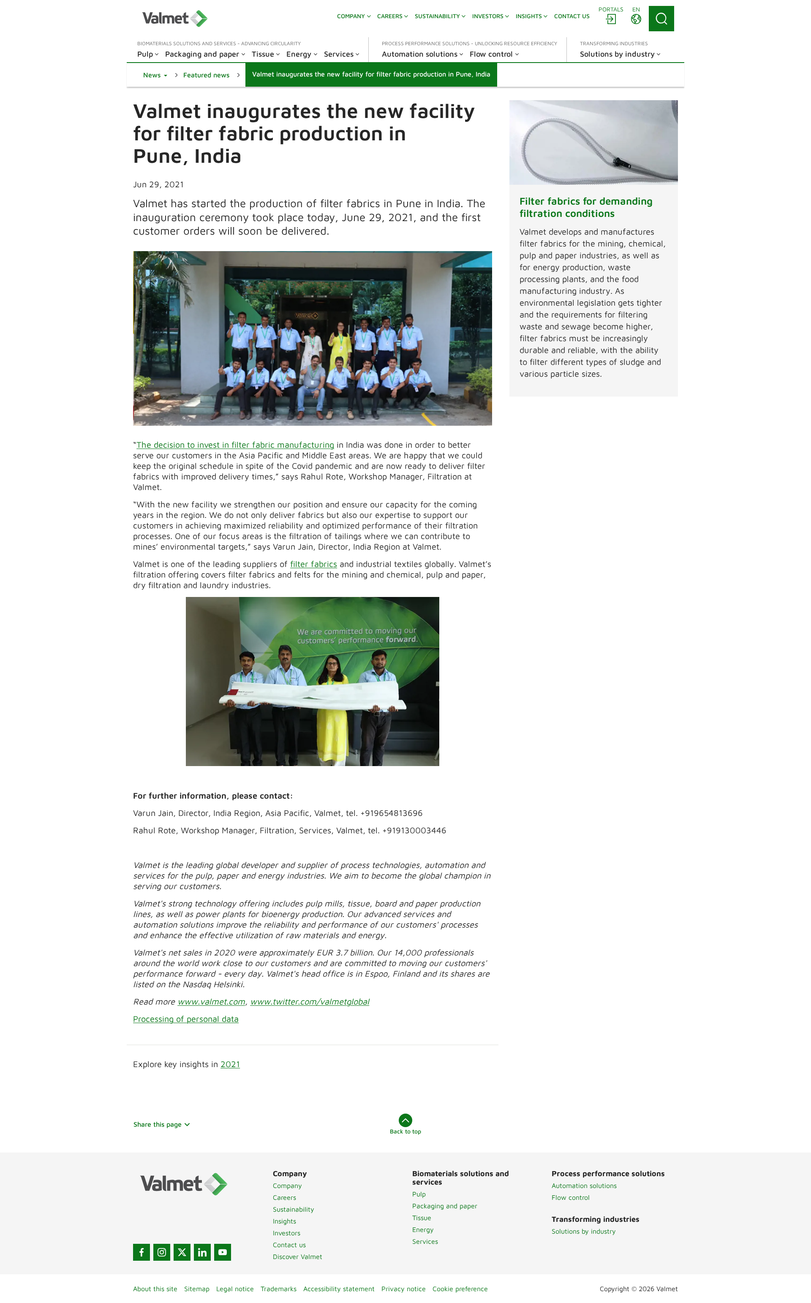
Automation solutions (584, 1185)
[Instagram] (161, 1252)
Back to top (405, 1131)
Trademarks (279, 1288)
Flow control (571, 1197)
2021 (230, 1064)
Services (425, 1241)
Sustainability (293, 1209)
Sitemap (197, 1288)
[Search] (661, 18)
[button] (155, 75)
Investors (286, 1233)
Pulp (419, 1194)
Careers (284, 1197)
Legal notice (235, 1288)
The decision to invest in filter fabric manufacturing (235, 444)
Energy (423, 1229)
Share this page (157, 1124)
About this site (155, 1288)
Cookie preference (460, 1288)
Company (287, 1185)
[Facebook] (141, 1252)
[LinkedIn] (202, 1252)
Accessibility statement (339, 1288)
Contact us (289, 1244)
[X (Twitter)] (182, 1252)
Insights (284, 1221)
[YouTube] (222, 1252)
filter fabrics (313, 564)
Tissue (421, 1217)
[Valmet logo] (175, 18)
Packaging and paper (444, 1206)
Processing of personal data (186, 1019)
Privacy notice (403, 1288)
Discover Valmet (297, 1256)
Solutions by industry (584, 1231)
